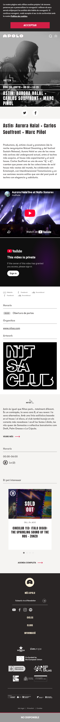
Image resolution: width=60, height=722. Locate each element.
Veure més (8, 436)
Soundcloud (40, 292)
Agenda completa (27, 563)
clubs (30, 625)
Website (9, 292)
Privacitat (30, 708)
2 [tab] (27, 553)
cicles (30, 617)
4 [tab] (33, 553)
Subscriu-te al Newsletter (25, 601)
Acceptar (30, 25)
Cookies (39, 708)
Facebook (24, 292)
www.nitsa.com (11, 328)
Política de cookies (19, 16)
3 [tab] (30, 553)
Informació (30, 633)
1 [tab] (24, 553)
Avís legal (21, 708)
